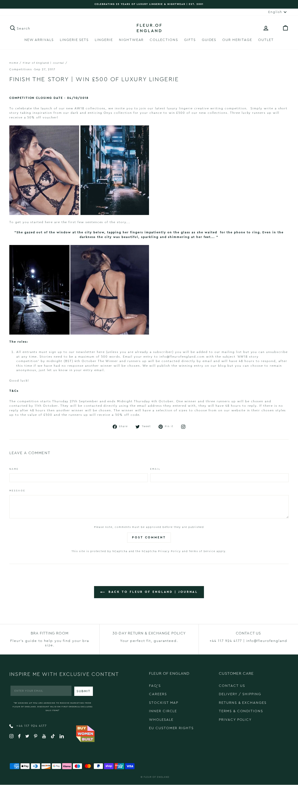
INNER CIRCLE (163, 711)
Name (14, 469)
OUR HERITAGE (237, 40)
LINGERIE (104, 40)
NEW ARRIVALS (39, 40)
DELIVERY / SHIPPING (240, 694)
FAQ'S (155, 686)
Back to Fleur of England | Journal (152, 592)
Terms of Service (202, 551)
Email (155, 469)
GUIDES (209, 40)
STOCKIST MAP (163, 702)
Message (17, 491)
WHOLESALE (161, 719)
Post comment (149, 537)
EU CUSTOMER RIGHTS (171, 728)
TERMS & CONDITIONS (241, 711)
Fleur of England (156, 777)
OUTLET (266, 40)
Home (13, 63)
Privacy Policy (169, 551)
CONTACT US (232, 686)
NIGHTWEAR (131, 40)
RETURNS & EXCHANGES (243, 702)
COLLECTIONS (164, 40)
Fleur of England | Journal (43, 63)
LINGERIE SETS (74, 40)
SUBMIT (84, 691)
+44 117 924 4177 (31, 726)
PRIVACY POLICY (235, 719)
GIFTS (190, 40)
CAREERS (158, 694)
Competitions (20, 69)
